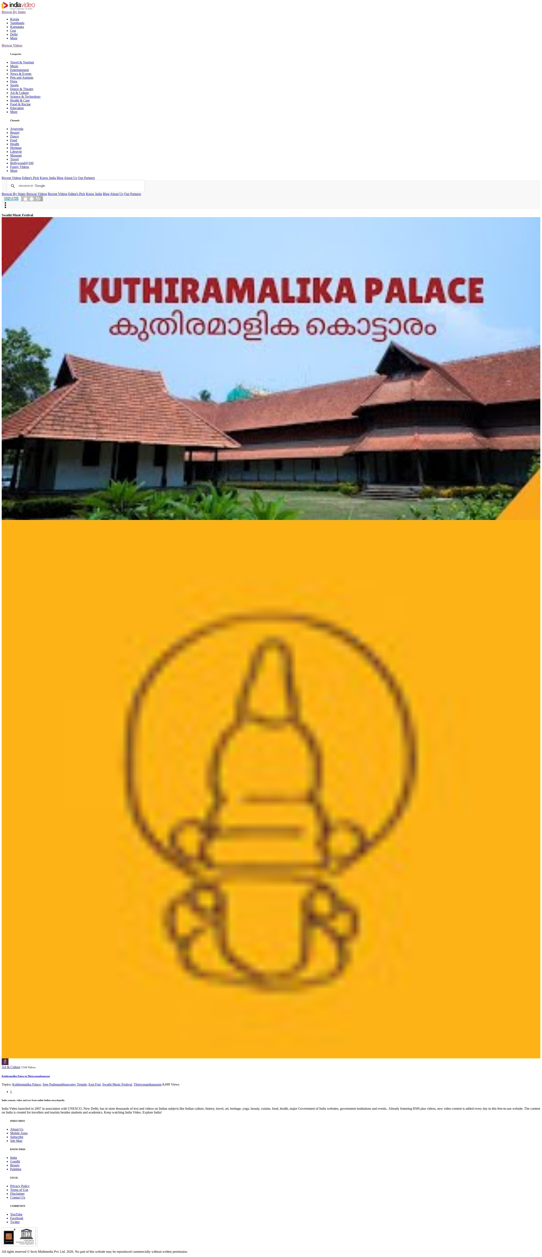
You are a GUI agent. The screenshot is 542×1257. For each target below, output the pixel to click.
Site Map (16, 1141)
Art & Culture (19, 93)
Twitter (15, 1222)
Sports (14, 85)
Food (13, 140)
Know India (48, 178)
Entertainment (19, 70)
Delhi (14, 34)
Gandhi (15, 1161)
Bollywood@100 (21, 163)
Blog (60, 178)
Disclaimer (17, 1193)
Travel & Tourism (22, 62)
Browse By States (14, 12)
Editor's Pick (30, 178)
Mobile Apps (19, 1133)
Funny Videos (19, 167)
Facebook (16, 1218)
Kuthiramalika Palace (26, 1084)
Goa (13, 30)
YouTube (16, 1214)
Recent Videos (11, 178)
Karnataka (17, 27)
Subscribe (16, 1137)
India (13, 1157)
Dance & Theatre (21, 89)
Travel (14, 159)
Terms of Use (19, 1190)
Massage (16, 155)
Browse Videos (12, 45)
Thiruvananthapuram (148, 1084)
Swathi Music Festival (117, 1084)
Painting (15, 1169)
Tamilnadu (17, 23)
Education (17, 108)
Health (14, 144)
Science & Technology (25, 96)
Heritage (16, 148)
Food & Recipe (20, 104)
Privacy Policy (20, 1186)
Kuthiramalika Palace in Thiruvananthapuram (26, 1076)
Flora (13, 81)
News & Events (20, 74)
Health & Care (20, 100)
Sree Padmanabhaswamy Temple (65, 1084)
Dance (14, 136)
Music (14, 66)
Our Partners (86, 178)
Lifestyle (16, 151)
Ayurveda (16, 129)
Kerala (14, 19)
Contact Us (17, 1197)
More (13, 38)
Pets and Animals (21, 77)
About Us (70, 178)
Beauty (15, 132)
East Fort (94, 1084)
